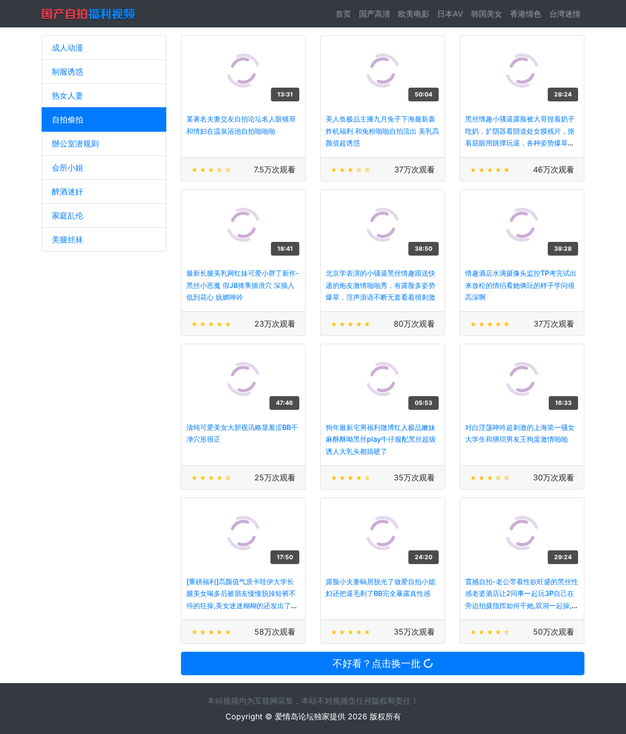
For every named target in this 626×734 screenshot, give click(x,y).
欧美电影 (413, 14)
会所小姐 (67, 167)
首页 (345, 14)
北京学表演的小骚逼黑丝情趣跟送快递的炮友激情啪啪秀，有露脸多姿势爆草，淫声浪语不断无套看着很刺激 (380, 285)
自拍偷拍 (67, 119)
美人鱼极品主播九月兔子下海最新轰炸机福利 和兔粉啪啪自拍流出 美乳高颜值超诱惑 (382, 131)
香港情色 (525, 14)
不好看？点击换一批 (378, 663)
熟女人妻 (67, 95)
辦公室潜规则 (75, 143)
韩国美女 (486, 14)
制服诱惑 (67, 71)
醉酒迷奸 (67, 191)
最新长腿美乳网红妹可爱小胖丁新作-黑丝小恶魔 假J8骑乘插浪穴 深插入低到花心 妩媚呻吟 (242, 285)
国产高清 (374, 14)
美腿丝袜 (67, 239)
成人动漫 (67, 47)
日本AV (450, 14)
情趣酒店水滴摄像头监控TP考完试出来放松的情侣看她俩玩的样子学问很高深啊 (521, 285)
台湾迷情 (565, 14)
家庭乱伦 (67, 215)
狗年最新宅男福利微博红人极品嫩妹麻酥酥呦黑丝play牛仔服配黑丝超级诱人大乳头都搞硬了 (381, 439)
